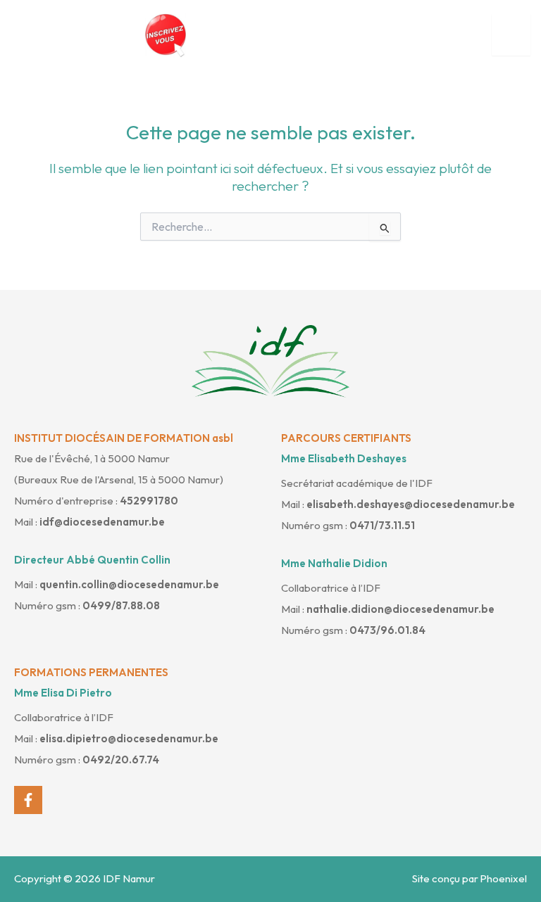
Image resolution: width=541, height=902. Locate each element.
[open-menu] (511, 35)
